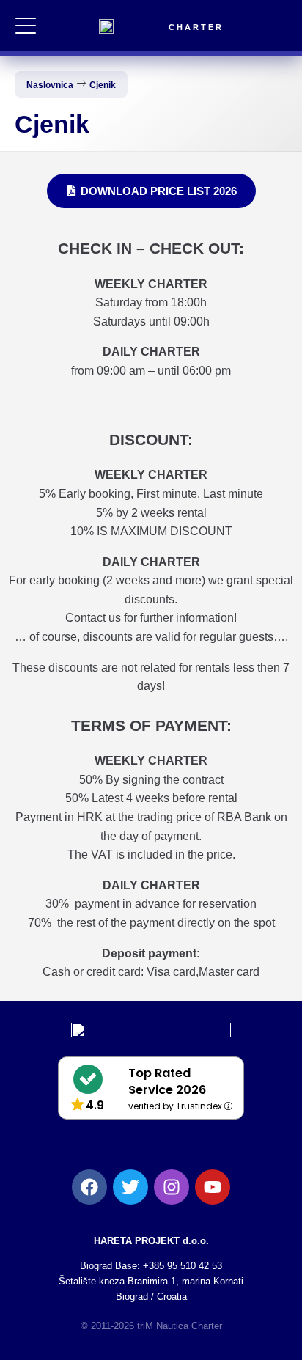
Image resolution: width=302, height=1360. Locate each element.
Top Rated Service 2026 (167, 1081)
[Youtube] (212, 1187)
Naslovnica (49, 85)
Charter (196, 27)
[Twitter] (130, 1187)
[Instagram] (171, 1187)
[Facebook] (89, 1187)
